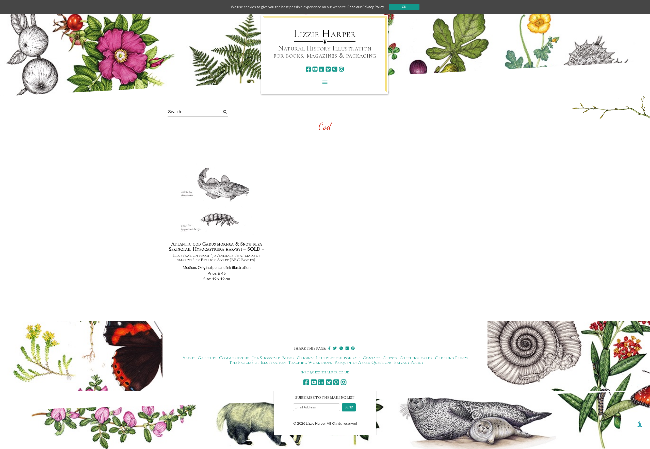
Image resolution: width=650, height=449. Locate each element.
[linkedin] (321, 69)
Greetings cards (416, 357)
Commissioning (234, 357)
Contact (371, 357)
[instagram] (341, 69)
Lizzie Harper (325, 33)
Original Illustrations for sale (328, 357)
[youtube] (315, 69)
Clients (390, 357)
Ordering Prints (451, 357)
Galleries (207, 357)
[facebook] (308, 69)
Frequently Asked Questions (363, 362)
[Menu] (325, 81)
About (188, 357)
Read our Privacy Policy (365, 7)
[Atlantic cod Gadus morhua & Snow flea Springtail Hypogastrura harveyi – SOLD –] (216, 200)
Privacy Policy (409, 362)
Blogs (288, 357)
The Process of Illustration (257, 362)
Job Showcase (266, 357)
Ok (404, 7)
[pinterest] (334, 69)
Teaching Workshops (310, 362)
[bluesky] (328, 69)
